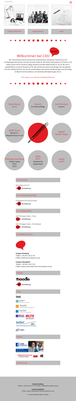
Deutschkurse (38, 31)
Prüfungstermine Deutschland (26, 201)
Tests (62, 31)
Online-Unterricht (14, 31)
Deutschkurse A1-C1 (23, 185)
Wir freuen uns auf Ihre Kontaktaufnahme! (38, 77)
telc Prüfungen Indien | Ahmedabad (28, 224)
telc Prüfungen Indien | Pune (26, 216)
